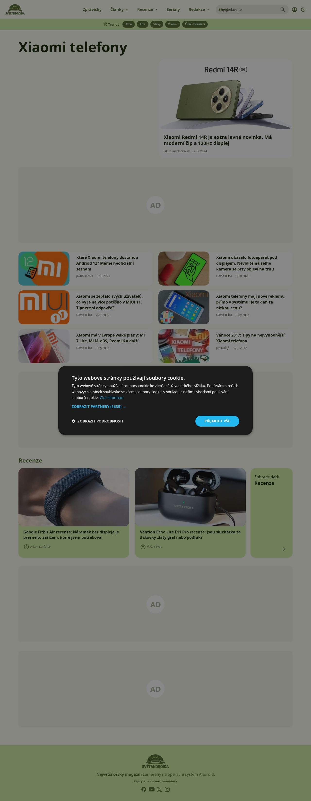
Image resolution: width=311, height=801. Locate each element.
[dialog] (155, 400)
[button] (155, 406)
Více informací (111, 397)
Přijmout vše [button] (217, 421)
